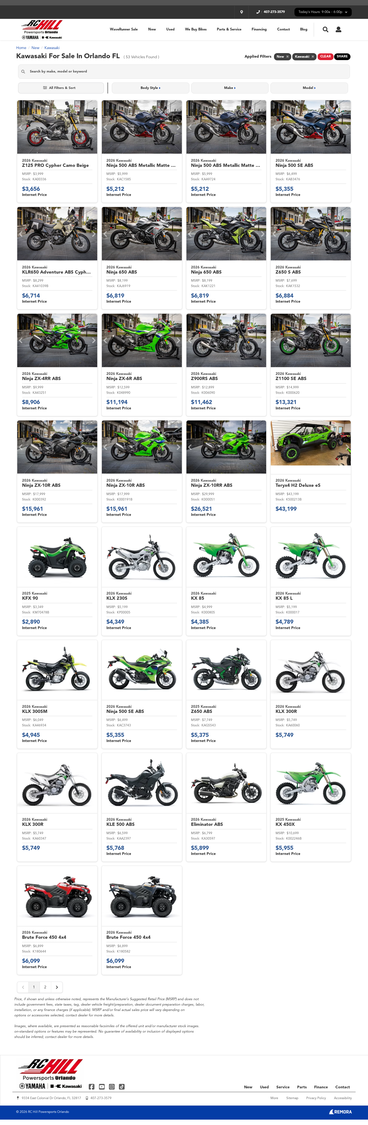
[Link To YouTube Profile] (102, 1086)
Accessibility (343, 1098)
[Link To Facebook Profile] (92, 1086)
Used (170, 29)
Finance (321, 1087)
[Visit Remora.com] (340, 1113)
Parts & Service (229, 29)
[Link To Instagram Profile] (112, 1086)
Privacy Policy (316, 1098)
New (152, 29)
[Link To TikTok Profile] (121, 1086)
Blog (303, 29)
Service (283, 1087)
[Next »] (57, 987)
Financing (259, 29)
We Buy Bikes (196, 29)
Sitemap (292, 1098)
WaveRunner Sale (124, 29)
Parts (302, 1087)
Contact (283, 29)
